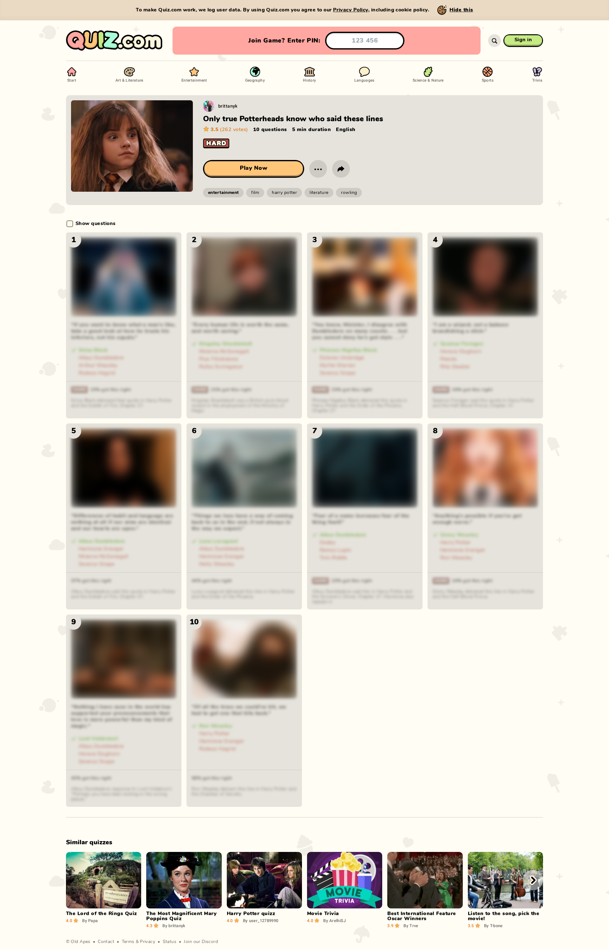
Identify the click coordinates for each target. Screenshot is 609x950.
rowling (349, 192)
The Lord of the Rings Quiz (101, 913)
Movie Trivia (323, 913)
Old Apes (80, 942)
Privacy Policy (350, 9)
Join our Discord (201, 942)
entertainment (223, 192)
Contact (106, 942)
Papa (90, 920)
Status (170, 942)
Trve (410, 925)
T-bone (493, 925)
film (255, 192)
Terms (128, 942)
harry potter (284, 192)
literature (319, 192)
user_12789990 (260, 920)
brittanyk (228, 106)
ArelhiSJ (334, 920)
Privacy (147, 942)
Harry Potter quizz (251, 913)
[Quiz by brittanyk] (208, 106)
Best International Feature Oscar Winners (421, 916)
